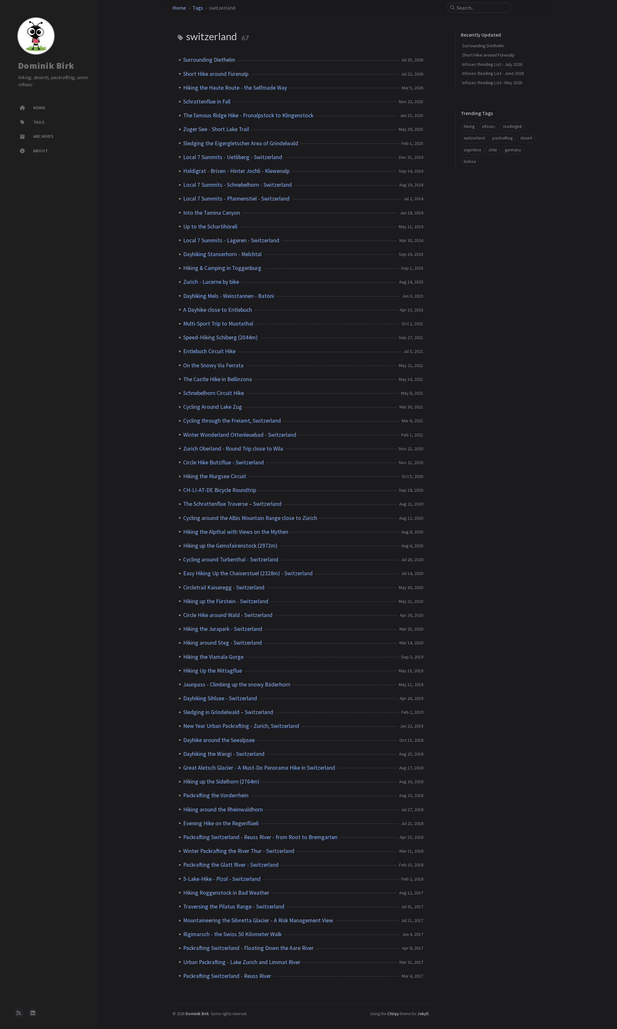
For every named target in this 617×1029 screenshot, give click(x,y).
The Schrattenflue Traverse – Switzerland (232, 503)
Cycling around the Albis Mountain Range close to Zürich (250, 518)
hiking (469, 126)
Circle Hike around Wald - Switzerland (228, 615)
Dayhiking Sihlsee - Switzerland (220, 698)
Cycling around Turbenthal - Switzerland (230, 559)
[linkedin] (32, 1012)
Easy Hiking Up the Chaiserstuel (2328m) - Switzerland (248, 573)
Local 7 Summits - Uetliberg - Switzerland (232, 157)
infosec (488, 126)
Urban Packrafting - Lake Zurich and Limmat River (241, 962)
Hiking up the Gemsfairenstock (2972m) (230, 545)
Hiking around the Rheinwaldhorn (223, 809)
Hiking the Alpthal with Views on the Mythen (235, 531)
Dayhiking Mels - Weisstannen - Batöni (228, 296)
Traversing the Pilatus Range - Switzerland (233, 906)
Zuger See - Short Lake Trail (216, 129)
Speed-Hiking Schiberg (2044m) (220, 337)
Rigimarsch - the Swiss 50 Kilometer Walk (232, 934)
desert (526, 138)
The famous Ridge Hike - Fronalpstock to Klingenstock (248, 115)
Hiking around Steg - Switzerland (222, 642)
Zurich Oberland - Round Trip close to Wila (233, 448)
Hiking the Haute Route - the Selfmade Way (235, 87)
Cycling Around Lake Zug (212, 406)
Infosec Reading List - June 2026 (493, 73)
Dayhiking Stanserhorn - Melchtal (222, 254)
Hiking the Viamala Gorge (213, 656)
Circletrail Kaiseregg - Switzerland (223, 587)
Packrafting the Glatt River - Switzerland (231, 864)
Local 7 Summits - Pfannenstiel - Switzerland (236, 198)
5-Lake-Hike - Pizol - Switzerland (222, 878)
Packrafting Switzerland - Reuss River (227, 976)
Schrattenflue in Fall (206, 101)
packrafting (502, 138)
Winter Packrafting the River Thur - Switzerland (238, 851)
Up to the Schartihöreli (210, 226)
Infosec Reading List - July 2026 (492, 64)
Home (179, 7)
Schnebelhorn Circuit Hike (213, 393)
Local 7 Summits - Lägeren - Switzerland (231, 240)
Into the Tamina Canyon (211, 212)
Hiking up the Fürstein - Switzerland (225, 601)
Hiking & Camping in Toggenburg (222, 268)
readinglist (512, 126)
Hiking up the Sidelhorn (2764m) (221, 781)
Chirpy (393, 1013)
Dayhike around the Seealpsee (219, 740)
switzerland (474, 138)
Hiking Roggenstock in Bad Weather (226, 892)
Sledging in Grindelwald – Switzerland (228, 712)
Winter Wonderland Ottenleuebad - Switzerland (239, 434)
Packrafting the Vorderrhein (215, 795)
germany (513, 150)
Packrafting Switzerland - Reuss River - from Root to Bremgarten (260, 837)
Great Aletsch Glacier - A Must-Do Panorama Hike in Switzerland (259, 767)
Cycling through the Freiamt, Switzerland (232, 420)
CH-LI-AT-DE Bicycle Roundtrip (219, 490)
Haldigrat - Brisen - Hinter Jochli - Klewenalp (236, 170)
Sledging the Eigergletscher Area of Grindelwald (240, 143)
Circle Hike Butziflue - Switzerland (223, 462)
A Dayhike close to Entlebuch (217, 309)
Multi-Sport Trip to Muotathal (218, 323)
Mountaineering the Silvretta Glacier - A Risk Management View (258, 920)
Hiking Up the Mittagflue (212, 670)
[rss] (18, 1012)
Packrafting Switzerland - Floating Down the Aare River (248, 948)
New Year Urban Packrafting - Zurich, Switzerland (241, 725)
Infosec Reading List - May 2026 (492, 82)
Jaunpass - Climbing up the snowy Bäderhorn (236, 684)
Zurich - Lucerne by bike (211, 281)
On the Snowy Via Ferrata (213, 365)
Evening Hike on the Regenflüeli (221, 823)
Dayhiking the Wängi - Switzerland (223, 753)
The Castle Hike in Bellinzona (217, 379)
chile (492, 150)
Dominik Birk (46, 65)
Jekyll (423, 1013)
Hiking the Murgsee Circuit (214, 476)
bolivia (470, 161)
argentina (472, 150)
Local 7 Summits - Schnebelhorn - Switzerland (237, 184)
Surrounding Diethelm (209, 59)
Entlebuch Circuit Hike (209, 351)
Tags (197, 7)
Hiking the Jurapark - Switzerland (222, 628)
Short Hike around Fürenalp (215, 73)
